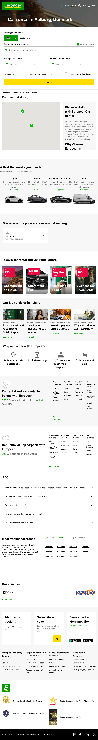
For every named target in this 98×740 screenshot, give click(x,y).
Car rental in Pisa (49, 547)
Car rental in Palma (86, 547)
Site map (21, 734)
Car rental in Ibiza (49, 552)
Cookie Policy (46, 734)
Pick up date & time (13, 58)
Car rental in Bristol (61, 556)
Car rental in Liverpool (86, 552)
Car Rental (6, 92)
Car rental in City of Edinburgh (49, 556)
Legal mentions (33, 734)
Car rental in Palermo (61, 552)
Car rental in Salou (74, 547)
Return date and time (60, 58)
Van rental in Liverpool (74, 556)
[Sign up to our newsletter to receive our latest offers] (57, 638)
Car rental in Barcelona (61, 547)
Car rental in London (74, 552)
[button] (32, 126)
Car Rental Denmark (21, 92)
